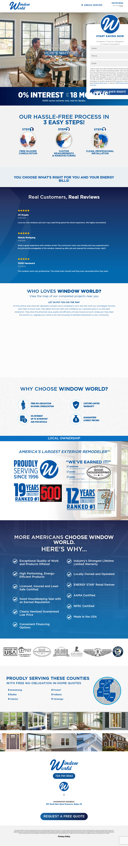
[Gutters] (89, 751)
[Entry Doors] (13, 751)
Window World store (100, 83)
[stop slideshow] (67, 84)
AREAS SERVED (92, 5)
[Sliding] (38, 730)
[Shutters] (115, 730)
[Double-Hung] (13, 730)
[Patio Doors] (38, 751)
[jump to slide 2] (64, 84)
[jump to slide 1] (62, 84)
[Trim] (115, 751)
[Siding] (64, 751)
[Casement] (64, 730)
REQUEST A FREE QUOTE (64, 816)
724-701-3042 (117, 3)
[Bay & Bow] (89, 730)
